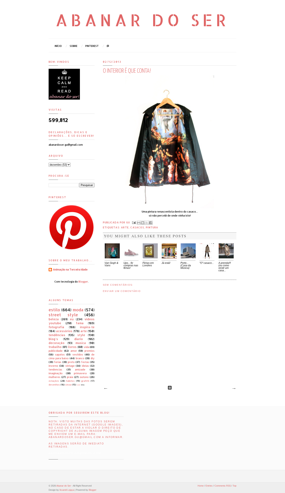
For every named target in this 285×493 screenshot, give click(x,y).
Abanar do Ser (142, 19)
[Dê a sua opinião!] (143, 223)
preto (71, 362)
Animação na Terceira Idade (70, 269)
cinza (68, 384)
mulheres (54, 377)
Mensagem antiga (233, 388)
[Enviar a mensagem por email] (139, 223)
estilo (54, 309)
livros (72, 347)
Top (234, 485)
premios (89, 350)
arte (125, 227)
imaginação (56, 373)
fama (80, 323)
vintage (70, 365)
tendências (57, 335)
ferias (57, 362)
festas (85, 362)
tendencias (55, 369)
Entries (209, 485)
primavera (80, 373)
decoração (56, 343)
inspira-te (87, 327)
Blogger (83, 281)
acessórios (64, 331)
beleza (54, 319)
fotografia (56, 327)
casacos (137, 227)
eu (72, 319)
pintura (152, 227)
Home (201, 485)
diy (93, 358)
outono (84, 377)
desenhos (54, 384)
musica (81, 343)
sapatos (60, 354)
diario (78, 339)
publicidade (56, 350)
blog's (53, 339)
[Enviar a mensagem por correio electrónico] (134, 222)
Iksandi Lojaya (66, 490)
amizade (80, 369)
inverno (53, 365)
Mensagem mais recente (105, 388)
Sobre (73, 46)
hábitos (70, 380)
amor (74, 350)
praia (70, 377)
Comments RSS (222, 485)
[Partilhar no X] (147, 223)
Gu (128, 222)
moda (78, 309)
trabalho (55, 347)
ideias (85, 365)
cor (78, 384)
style (81, 335)
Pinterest (92, 46)
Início (58, 46)
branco (80, 358)
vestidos (77, 354)
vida (86, 347)
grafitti (85, 380)
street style (63, 314)
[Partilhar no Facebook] (151, 223)
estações (54, 380)
